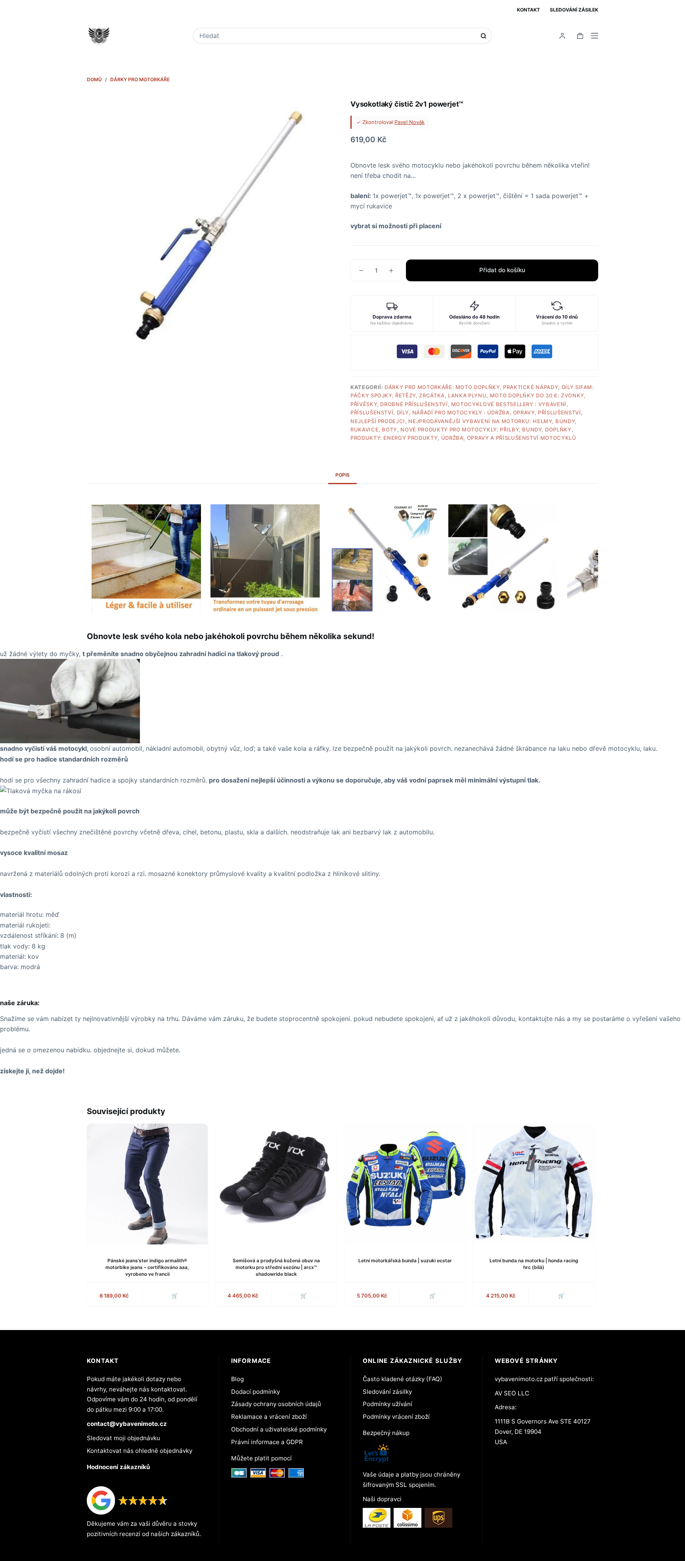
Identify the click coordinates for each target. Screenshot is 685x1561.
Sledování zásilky (387, 1391)
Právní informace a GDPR (267, 1442)
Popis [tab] (342, 475)
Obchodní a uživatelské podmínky (279, 1429)
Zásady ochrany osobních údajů (276, 1404)
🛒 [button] (175, 1295)
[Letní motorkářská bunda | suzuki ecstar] (404, 1184)
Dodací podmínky (255, 1391)
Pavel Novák (409, 122)
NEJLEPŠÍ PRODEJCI (377, 421)
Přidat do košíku (502, 270)
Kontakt (528, 10)
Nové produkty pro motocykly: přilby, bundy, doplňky (485, 429)
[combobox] (337, 36)
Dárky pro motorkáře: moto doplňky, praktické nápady (471, 387)
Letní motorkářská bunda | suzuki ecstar (405, 1260)
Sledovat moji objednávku (123, 1438)
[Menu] (594, 35)
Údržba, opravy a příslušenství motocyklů (508, 438)
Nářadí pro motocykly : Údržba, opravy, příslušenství (496, 412)
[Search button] (483, 35)
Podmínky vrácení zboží (396, 1416)
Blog (237, 1379)
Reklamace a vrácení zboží (269, 1416)
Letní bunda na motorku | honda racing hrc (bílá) (534, 1264)
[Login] (562, 36)
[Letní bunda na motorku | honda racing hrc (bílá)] (533, 1184)
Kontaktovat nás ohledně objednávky (139, 1450)
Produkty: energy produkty (394, 438)
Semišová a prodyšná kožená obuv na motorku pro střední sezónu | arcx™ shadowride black (276, 1267)
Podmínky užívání (387, 1404)
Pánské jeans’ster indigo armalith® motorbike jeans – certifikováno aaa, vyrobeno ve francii (147, 1267)
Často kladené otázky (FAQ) (402, 1379)
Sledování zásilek (574, 10)
